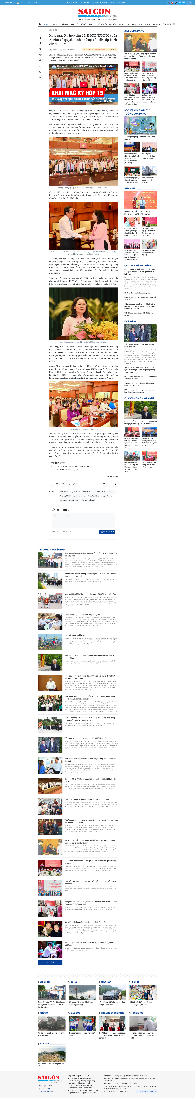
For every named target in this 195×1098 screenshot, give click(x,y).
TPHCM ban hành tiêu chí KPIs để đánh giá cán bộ (139, 314)
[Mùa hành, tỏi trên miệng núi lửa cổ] (52, 1054)
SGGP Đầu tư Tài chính (100, 2)
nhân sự (84, 500)
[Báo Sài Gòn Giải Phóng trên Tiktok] (176, 3)
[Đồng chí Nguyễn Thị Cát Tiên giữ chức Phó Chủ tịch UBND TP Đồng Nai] (140, 200)
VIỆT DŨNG (112, 492)
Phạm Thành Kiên (93, 496)
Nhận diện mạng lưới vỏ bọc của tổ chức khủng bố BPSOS (149, 156)
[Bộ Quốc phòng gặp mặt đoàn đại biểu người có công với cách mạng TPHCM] (132, 432)
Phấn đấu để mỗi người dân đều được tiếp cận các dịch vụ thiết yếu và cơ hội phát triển (89, 677)
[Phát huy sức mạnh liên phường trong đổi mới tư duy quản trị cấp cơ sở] (50, 868)
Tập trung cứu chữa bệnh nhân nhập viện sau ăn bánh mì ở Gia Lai (141, 1035)
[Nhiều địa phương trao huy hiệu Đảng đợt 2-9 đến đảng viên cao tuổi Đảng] (50, 949)
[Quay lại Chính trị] (40, 77)
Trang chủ (39, 24)
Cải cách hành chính (137, 265)
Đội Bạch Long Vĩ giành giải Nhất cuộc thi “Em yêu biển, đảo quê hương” (149, 441)
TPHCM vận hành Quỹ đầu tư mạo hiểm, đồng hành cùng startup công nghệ (112, 1035)
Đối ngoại (130, 321)
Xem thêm (173, 24)
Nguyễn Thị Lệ (75, 492)
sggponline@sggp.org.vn (48, 1091)
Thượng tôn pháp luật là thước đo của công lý (139, 138)
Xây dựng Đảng (134, 30)
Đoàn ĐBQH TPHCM (100, 492)
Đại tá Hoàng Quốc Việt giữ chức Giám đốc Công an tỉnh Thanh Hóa (148, 232)
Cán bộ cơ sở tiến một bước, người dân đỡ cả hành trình (86, 799)
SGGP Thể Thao (85, 2)
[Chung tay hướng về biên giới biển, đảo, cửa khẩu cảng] (149, 456)
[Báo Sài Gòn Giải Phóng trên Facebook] (169, 3)
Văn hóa (112, 24)
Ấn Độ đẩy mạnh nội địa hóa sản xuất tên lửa (51, 1034)
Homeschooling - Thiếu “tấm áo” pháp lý (82, 1034)
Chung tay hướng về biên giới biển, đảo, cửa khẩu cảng (149, 464)
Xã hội (55, 24)
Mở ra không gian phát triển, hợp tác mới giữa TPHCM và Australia (140, 378)
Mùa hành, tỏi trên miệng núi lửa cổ (51, 1065)
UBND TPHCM (86, 492)
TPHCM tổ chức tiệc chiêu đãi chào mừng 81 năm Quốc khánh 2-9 (139, 384)
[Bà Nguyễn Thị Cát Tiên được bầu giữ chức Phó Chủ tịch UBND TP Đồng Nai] (132, 222)
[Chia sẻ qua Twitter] (40, 49)
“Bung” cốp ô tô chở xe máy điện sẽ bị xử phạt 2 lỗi (112, 1003)
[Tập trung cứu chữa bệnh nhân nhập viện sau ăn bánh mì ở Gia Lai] (143, 1023)
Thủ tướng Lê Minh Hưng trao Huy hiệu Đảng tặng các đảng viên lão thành (90, 882)
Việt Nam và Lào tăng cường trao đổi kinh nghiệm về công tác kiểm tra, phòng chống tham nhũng (91, 821)
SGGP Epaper (121, 2)
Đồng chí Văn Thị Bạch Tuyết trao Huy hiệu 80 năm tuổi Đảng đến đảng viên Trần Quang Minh (90, 903)
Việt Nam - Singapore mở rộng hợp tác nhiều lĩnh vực (85, 738)
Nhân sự (129, 188)
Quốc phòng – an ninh (139, 398)
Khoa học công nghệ (162, 24)
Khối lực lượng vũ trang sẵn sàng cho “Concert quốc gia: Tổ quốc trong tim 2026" (131, 467)
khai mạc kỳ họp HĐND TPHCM (69, 500)
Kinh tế (74, 24)
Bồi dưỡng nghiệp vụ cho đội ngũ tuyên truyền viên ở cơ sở (131, 180)
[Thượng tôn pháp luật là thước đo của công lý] (140, 125)
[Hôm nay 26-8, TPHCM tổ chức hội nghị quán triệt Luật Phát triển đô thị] (50, 786)
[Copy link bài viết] (40, 66)
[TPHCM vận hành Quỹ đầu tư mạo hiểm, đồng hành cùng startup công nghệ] (112, 1023)
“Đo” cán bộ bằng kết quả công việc (137, 293)
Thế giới (83, 24)
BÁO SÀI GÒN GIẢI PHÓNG (97, 14)
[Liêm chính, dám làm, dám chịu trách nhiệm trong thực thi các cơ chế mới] (50, 765)
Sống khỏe (102, 24)
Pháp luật (65, 24)
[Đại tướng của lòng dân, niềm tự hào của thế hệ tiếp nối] (50, 929)
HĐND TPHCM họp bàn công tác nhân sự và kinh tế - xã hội (71, 466)
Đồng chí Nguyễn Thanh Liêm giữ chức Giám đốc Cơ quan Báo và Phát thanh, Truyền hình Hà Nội (131, 254)
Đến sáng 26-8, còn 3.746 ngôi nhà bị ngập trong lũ (81, 1003)
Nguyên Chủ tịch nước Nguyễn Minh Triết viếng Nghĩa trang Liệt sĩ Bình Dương (90, 656)
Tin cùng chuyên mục (52, 549)
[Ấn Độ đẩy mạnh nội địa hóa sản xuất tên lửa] (52, 1023)
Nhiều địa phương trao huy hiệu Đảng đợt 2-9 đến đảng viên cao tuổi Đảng (90, 943)
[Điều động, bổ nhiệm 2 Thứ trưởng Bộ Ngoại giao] (149, 244)
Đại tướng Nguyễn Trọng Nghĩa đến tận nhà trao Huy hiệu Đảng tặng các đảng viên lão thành (89, 841)
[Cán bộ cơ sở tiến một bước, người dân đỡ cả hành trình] (50, 806)
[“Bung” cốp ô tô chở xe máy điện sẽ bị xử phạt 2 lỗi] (112, 992)
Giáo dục (92, 24)
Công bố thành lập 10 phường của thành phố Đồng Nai (140, 298)
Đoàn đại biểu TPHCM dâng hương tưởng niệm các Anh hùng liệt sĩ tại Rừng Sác (90, 554)
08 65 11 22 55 (45, 1089)
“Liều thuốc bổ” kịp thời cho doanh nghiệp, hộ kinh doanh (141, 1003)
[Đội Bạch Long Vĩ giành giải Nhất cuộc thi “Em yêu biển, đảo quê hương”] (149, 432)
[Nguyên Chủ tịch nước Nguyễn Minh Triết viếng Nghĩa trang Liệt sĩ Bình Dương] (50, 662)
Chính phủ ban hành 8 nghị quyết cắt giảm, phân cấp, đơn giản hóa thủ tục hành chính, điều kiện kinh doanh (139, 306)
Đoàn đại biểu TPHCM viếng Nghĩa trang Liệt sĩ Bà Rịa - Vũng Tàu (90, 594)
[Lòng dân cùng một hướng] (50, 642)
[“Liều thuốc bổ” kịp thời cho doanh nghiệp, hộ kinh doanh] (143, 992)
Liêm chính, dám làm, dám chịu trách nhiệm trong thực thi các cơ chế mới (90, 760)
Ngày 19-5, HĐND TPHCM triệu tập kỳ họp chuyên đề (70, 470)
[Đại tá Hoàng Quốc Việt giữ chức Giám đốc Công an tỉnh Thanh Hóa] (149, 222)
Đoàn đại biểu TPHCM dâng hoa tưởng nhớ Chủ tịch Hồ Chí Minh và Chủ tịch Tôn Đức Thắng (90, 575)
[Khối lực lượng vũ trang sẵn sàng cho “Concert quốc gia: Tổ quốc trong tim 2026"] (132, 456)
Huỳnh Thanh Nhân (79, 496)
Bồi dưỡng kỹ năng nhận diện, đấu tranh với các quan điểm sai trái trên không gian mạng (131, 158)
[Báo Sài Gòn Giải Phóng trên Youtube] (172, 3)
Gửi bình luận (108, 532)
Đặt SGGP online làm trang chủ (147, 1091)
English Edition (72, 2)
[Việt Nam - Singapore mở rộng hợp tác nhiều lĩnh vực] (50, 745)
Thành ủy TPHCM (65, 496)
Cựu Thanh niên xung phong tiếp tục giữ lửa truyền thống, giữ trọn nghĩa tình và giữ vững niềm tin (91, 697)
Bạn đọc (121, 24)
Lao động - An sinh (135, 24)
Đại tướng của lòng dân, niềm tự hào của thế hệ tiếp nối (86, 922)
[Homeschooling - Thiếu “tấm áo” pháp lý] (82, 1023)
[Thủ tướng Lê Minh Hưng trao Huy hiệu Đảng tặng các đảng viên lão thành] (50, 888)
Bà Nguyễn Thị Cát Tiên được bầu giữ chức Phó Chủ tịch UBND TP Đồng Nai (131, 232)
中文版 (112, 2)
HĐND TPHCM (64, 492)
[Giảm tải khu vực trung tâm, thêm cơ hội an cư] (149, 171)
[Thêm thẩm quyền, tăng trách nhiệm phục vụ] (50, 621)
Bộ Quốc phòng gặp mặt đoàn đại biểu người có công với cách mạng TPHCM (131, 441)
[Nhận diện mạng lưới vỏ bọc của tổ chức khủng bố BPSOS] (149, 147)
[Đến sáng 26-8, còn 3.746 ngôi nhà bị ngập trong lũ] (82, 992)
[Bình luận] (40, 72)
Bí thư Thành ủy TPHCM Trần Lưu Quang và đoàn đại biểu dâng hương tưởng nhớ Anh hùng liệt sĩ (89, 719)
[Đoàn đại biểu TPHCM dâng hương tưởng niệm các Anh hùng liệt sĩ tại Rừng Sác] (50, 560)
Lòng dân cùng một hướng (74, 635)
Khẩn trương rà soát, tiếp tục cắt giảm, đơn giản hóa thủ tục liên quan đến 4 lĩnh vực (139, 271)
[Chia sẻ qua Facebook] (40, 43)
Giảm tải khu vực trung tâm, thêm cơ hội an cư (148, 180)
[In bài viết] (40, 60)
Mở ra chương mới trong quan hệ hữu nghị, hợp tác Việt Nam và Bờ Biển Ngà (139, 391)
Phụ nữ (148, 24)
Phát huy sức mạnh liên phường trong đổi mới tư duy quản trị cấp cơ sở (90, 862)
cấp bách (92, 500)
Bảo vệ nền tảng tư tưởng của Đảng (136, 111)
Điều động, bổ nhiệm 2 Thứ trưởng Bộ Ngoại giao (149, 252)
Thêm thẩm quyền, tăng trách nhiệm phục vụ (82, 615)
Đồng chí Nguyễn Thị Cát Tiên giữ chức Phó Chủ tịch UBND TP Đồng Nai (139, 212)
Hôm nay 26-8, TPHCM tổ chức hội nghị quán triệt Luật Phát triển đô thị (90, 780)
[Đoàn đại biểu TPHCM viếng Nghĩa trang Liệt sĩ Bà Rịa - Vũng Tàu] (50, 601)
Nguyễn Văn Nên (107, 496)
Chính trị (47, 24)
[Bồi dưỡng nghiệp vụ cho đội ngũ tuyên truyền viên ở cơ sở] (132, 171)
